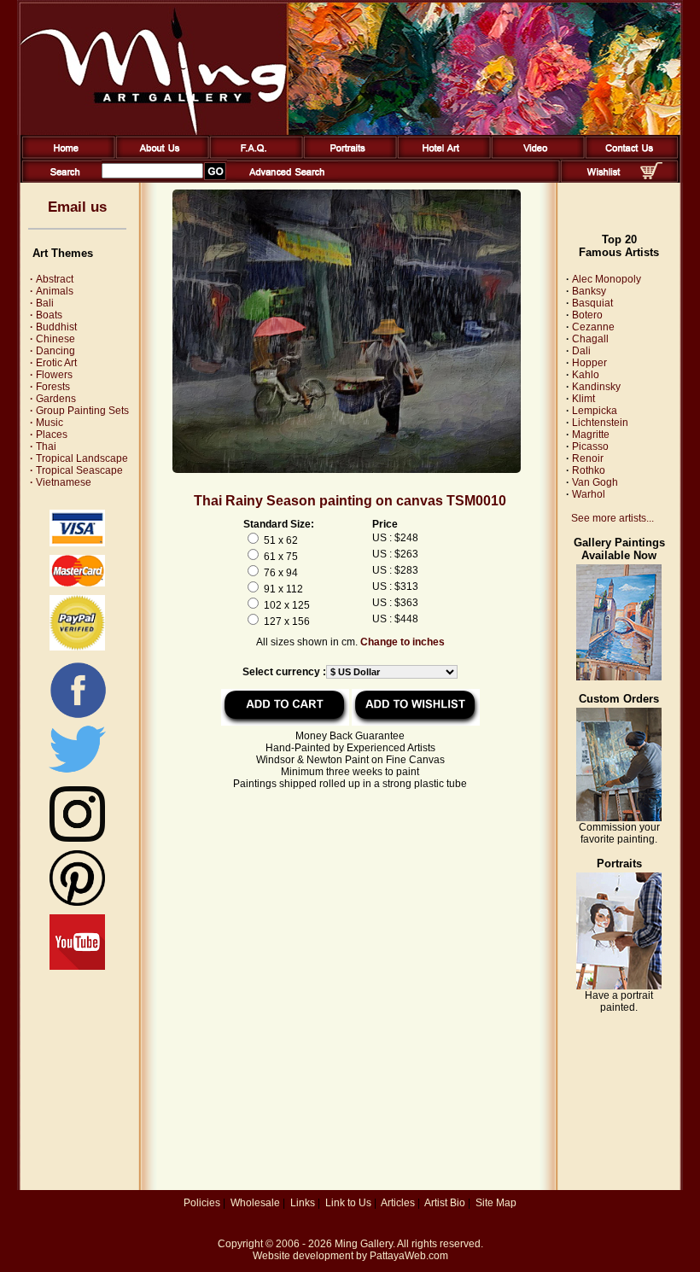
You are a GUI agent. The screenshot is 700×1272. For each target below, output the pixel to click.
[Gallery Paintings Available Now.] (619, 677)
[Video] (535, 155)
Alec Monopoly (606, 279)
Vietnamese (60, 482)
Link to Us (348, 1203)
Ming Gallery (364, 1244)
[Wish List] (604, 179)
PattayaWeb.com (409, 1256)
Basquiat (592, 303)
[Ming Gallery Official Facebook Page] (77, 717)
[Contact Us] (628, 155)
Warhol (588, 494)
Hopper (589, 363)
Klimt (583, 399)
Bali (42, 303)
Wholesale (255, 1203)
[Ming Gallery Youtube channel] (77, 966)
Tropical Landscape (79, 458)
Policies (202, 1203)
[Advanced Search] (287, 179)
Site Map (495, 1203)
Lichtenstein (600, 423)
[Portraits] (347, 155)
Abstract (51, 279)
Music (46, 423)
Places (48, 435)
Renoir (588, 458)
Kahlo (585, 375)
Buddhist (53, 327)
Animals (51, 291)
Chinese (52, 339)
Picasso (590, 446)
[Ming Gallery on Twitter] (77, 774)
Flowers (51, 375)
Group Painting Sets (79, 411)
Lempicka (594, 411)
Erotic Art (53, 363)
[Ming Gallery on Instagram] (77, 838)
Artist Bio (444, 1203)
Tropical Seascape (76, 470)
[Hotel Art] (441, 155)
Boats (46, 315)
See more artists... (612, 518)
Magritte (591, 435)
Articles (398, 1203)
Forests (50, 387)
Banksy (589, 291)
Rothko (588, 470)
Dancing (52, 351)
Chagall (590, 339)
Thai (43, 446)
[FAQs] (253, 155)
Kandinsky (596, 387)
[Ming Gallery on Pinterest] (77, 902)
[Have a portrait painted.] (619, 986)
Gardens (53, 399)
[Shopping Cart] (651, 176)
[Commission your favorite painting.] (619, 818)
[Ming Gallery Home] (65, 155)
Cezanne (593, 327)
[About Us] (159, 155)
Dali (581, 351)
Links (302, 1203)
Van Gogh (595, 482)
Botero (587, 315)
